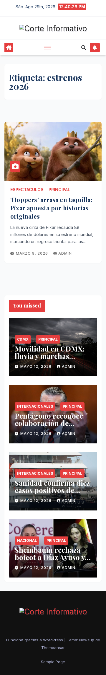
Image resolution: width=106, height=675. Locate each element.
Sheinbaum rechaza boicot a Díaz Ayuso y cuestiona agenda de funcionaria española (50, 561)
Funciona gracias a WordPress (35, 639)
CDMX (23, 339)
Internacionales (35, 406)
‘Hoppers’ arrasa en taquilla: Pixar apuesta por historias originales (51, 208)
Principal (59, 189)
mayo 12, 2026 (36, 366)
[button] (83, 48)
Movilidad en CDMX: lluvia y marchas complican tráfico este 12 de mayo (52, 359)
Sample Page (53, 661)
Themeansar (53, 647)
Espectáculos (27, 189)
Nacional (27, 540)
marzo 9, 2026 (32, 253)
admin (65, 253)
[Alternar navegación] (47, 48)
